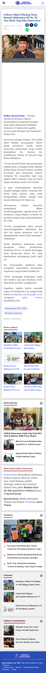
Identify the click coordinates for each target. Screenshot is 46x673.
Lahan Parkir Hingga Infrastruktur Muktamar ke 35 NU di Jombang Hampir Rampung (32, 347)
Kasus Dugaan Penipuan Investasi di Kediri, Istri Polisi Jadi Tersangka (27, 641)
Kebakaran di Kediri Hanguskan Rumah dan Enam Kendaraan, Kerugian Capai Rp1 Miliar (24, 556)
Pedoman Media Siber (31, 667)
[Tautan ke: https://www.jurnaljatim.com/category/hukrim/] (41, 621)
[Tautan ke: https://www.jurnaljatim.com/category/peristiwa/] (41, 515)
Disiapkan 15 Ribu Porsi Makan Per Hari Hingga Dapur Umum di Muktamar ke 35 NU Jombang (12, 347)
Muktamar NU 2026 (16, 308)
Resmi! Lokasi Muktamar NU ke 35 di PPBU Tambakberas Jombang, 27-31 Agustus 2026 (12, 388)
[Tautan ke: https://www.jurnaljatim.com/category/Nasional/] (41, 575)
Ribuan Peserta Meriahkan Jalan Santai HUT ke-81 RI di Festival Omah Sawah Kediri (28, 443)
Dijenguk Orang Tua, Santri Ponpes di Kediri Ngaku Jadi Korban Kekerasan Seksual (27, 629)
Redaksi (18, 667)
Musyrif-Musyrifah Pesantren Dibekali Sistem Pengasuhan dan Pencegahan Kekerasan (32, 368)
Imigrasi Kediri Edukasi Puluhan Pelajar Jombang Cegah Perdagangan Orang (28, 455)
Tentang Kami (8, 667)
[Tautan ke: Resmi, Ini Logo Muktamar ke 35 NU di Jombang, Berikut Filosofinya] (9, 608)
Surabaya (30, 501)
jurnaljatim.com (19, 294)
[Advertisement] (23, 89)
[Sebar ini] (27, 25)
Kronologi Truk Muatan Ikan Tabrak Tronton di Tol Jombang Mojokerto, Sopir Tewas (24, 548)
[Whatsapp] (27, 30)
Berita (27, 663)
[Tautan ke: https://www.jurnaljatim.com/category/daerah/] (41, 403)
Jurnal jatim (10, 474)
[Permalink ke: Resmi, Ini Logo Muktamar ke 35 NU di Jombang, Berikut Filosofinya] (13, 358)
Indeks (14, 669)
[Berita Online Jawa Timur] (23, 2)
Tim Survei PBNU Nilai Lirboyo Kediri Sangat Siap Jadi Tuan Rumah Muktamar (33, 388)
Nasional (6, 29)
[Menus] (4, 3)
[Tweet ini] (31, 25)
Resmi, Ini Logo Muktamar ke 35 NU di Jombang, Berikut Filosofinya (12, 368)
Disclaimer (5, 669)
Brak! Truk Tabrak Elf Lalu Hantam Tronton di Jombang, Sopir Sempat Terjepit (24, 565)
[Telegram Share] (36, 25)
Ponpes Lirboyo (13, 313)
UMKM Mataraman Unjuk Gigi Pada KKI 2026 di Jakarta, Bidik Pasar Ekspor (22, 434)
